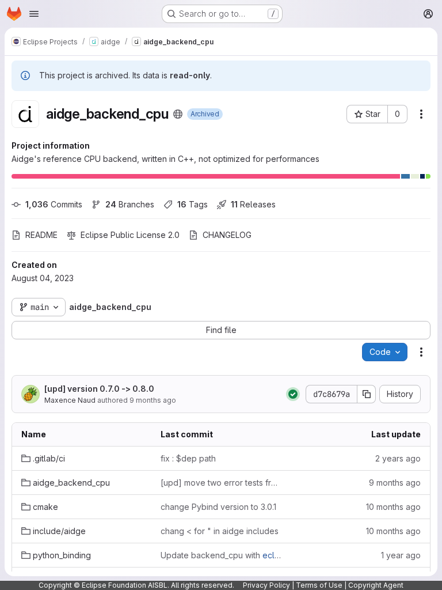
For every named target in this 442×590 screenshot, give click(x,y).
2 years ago (398, 458)
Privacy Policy (266, 585)
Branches (129, 204)
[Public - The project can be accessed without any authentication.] (177, 114)
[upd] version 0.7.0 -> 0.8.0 (99, 389)
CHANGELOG (227, 235)
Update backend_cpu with (221, 555)
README (41, 235)
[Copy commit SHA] (366, 394)
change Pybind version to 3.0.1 (218, 507)
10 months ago (393, 507)
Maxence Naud (70, 400)
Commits (53, 204)
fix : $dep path (188, 458)
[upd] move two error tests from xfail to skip (221, 482)
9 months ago (152, 400)
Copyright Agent (375, 585)
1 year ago (401, 555)
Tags (192, 204)
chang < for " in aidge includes (220, 531)
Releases (253, 204)
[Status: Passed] (293, 394)
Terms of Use (319, 585)
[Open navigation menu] (34, 14)
